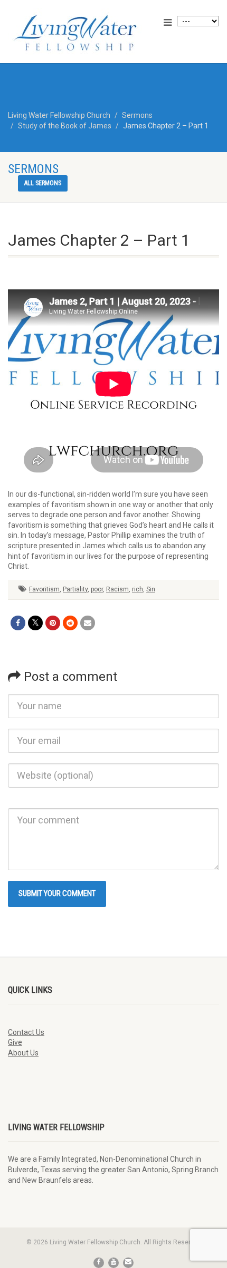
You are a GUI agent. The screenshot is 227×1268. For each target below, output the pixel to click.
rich (137, 589)
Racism (117, 589)
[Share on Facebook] (18, 623)
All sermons (42, 183)
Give (15, 1042)
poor (97, 589)
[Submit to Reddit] (70, 623)
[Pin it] (52, 623)
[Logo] (76, 32)
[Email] (87, 623)
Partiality (75, 589)
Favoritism (44, 589)
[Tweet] (35, 623)
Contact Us (26, 1032)
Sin (150, 589)
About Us (23, 1053)
